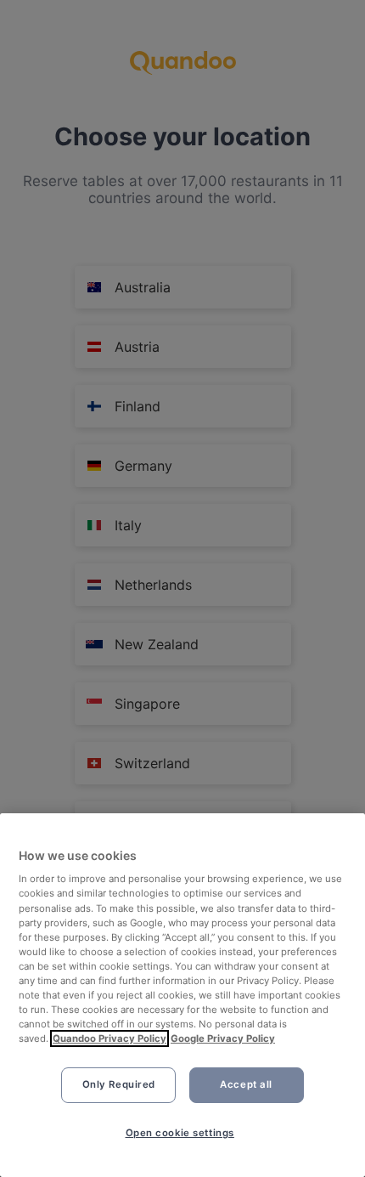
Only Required (118, 1084)
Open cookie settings (180, 1133)
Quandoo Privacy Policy (109, 1038)
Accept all (246, 1084)
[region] (182, 995)
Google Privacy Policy (223, 1038)
